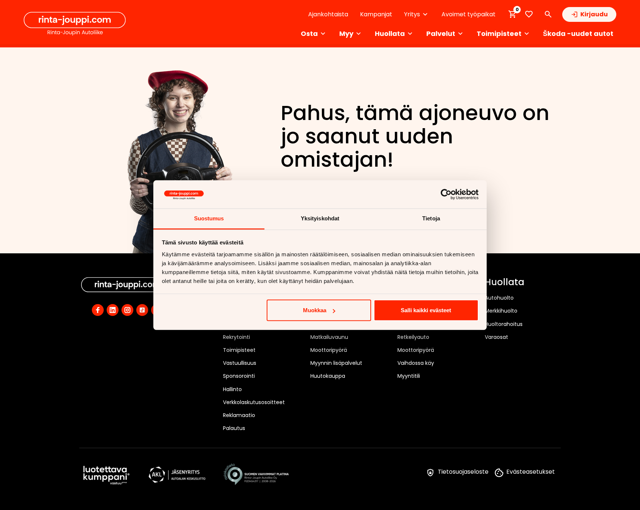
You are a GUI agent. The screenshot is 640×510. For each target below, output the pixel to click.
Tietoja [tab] (431, 218)
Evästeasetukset (530, 471)
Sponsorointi (239, 376)
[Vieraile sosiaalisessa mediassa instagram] (127, 310)
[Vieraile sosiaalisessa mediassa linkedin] (113, 310)
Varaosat (496, 337)
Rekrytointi (236, 337)
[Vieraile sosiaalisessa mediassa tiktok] (142, 310)
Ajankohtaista (328, 14)
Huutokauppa (327, 376)
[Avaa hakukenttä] (548, 14)
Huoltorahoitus (504, 324)
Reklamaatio (239, 415)
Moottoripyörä (328, 350)
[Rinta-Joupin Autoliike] (75, 24)
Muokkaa (314, 310)
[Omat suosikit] (529, 14)
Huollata (504, 282)
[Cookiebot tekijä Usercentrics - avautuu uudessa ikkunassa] (446, 194)
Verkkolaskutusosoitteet (254, 402)
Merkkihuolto (501, 310)
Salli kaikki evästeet (426, 310)
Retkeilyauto (413, 337)
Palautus (234, 428)
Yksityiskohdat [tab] (320, 218)
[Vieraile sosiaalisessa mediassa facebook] (98, 310)
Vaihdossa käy (415, 363)
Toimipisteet (239, 350)
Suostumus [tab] (209, 218)
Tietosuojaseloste (463, 471)
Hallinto (232, 389)
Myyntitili (408, 376)
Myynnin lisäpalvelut (336, 363)
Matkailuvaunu (329, 337)
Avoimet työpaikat (468, 14)
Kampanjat (376, 14)
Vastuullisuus (239, 363)
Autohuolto (499, 297)
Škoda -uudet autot (578, 33)
